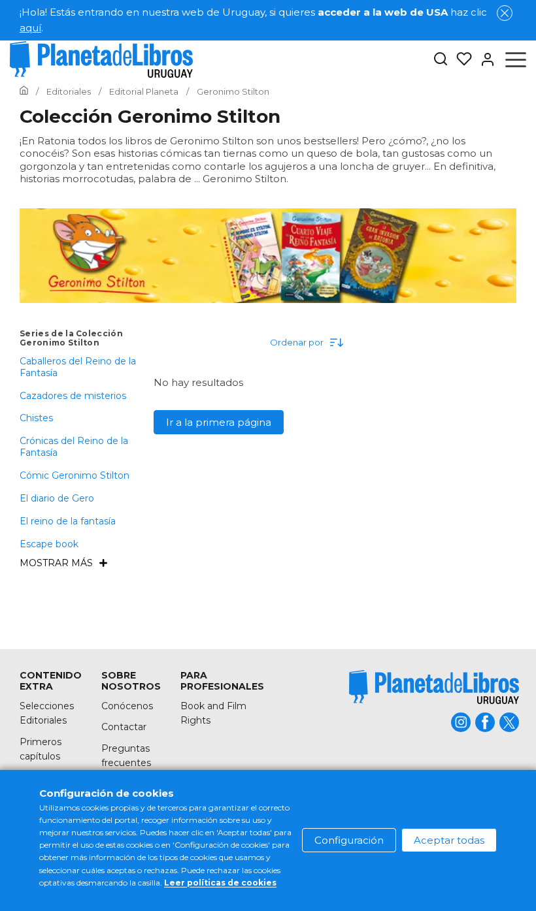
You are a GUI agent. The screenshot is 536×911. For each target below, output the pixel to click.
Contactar (123, 727)
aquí (30, 28)
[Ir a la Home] (24, 91)
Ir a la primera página (218, 422)
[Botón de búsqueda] (440, 60)
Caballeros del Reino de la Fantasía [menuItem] (78, 367)
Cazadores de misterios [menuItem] (73, 396)
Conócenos (127, 706)
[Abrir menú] (515, 59)
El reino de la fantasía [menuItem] (68, 521)
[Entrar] (483, 59)
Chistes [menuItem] (36, 418)
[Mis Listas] (460, 59)
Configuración (349, 840)
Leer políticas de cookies (220, 882)
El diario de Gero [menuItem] (57, 498)
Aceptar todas (449, 840)
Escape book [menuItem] (49, 544)
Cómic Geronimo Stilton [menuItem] (74, 475)
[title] (434, 686)
